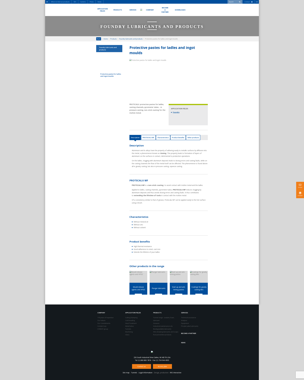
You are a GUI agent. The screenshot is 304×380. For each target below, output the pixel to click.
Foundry (176, 112)
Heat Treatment (131, 323)
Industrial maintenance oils (163, 326)
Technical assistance (188, 317)
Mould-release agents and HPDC (138, 288)
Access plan (162, 366)
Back (98, 39)
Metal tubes (129, 326)
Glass (127, 335)
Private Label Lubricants (189, 326)
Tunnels (128, 329)
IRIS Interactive (175, 372)
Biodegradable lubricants (162, 329)
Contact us (141, 366)
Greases (156, 323)
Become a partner (188, 333)
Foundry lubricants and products (131, 39)
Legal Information (145, 372)
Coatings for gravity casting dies (199, 288)
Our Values (101, 320)
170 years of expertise (105, 317)
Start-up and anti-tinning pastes (178, 288)
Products (113, 39)
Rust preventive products (162, 335)
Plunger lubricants (158, 288)
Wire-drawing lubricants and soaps (165, 332)
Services (184, 313)
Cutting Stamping (131, 317)
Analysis (184, 320)
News (183, 343)
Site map (126, 372)
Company (101, 313)
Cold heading (130, 320)
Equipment (185, 323)
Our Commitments (103, 323)
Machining (129, 332)
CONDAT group (102, 329)
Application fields (133, 313)
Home (106, 39)
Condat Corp (101, 326)
